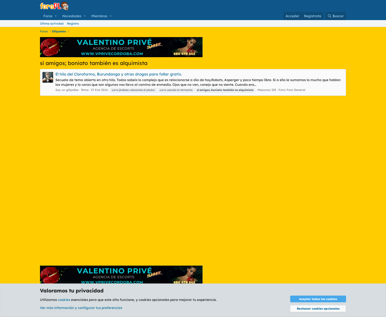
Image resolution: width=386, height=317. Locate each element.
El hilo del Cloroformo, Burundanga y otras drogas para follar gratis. (118, 74)
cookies (64, 300)
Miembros (99, 16)
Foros (47, 16)
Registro (73, 23)
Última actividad (51, 23)
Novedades (71, 16)
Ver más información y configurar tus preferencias (81, 308)
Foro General (296, 90)
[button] (56, 16)
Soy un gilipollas (66, 90)
